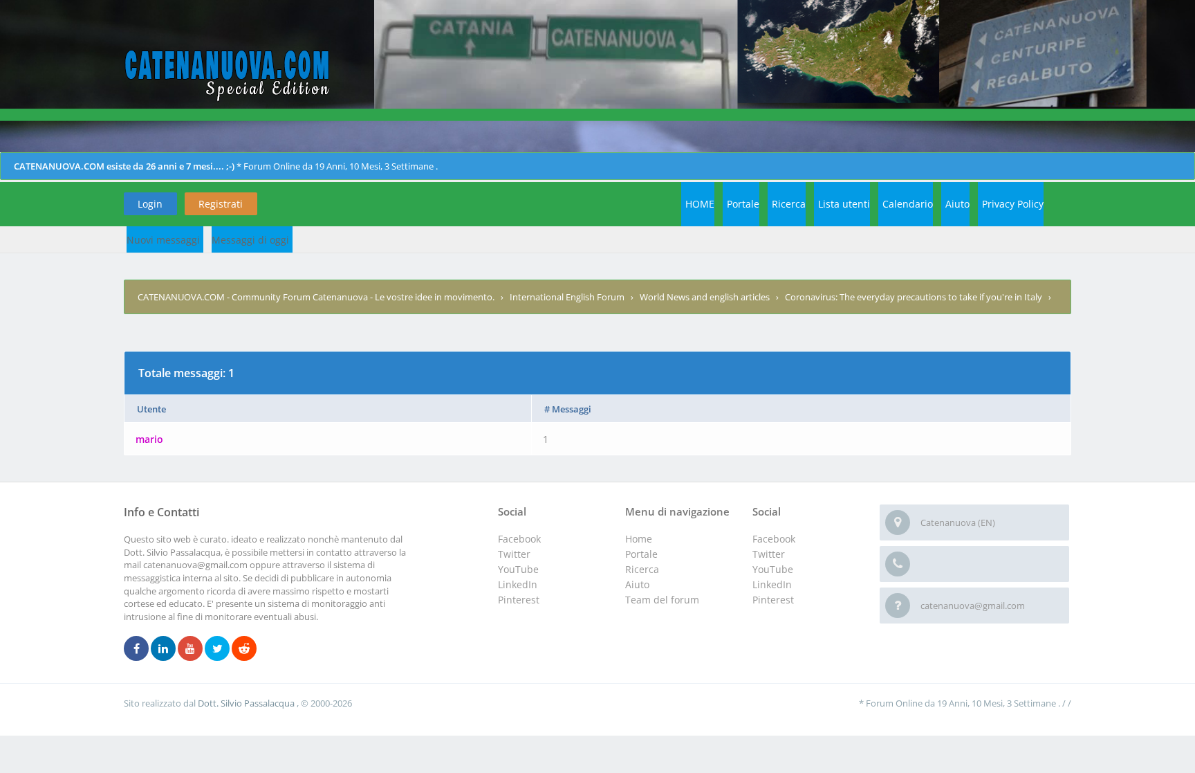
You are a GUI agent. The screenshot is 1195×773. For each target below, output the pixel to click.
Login (150, 203)
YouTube (772, 569)
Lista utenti (844, 203)
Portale (743, 203)
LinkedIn (772, 584)
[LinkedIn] (163, 649)
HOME (699, 203)
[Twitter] (217, 649)
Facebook (773, 538)
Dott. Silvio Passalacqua (247, 703)
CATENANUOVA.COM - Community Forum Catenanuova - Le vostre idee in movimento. (316, 297)
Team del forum (662, 599)
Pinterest (773, 599)
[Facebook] (136, 649)
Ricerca (789, 203)
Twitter (768, 554)
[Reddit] (244, 649)
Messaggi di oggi (250, 239)
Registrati (220, 203)
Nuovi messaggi (163, 239)
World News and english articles (705, 297)
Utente (151, 409)
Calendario (907, 203)
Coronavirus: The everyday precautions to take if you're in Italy (913, 297)
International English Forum (567, 297)
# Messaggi (567, 409)
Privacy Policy (1013, 203)
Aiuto (957, 203)
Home (638, 538)
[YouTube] (190, 649)
